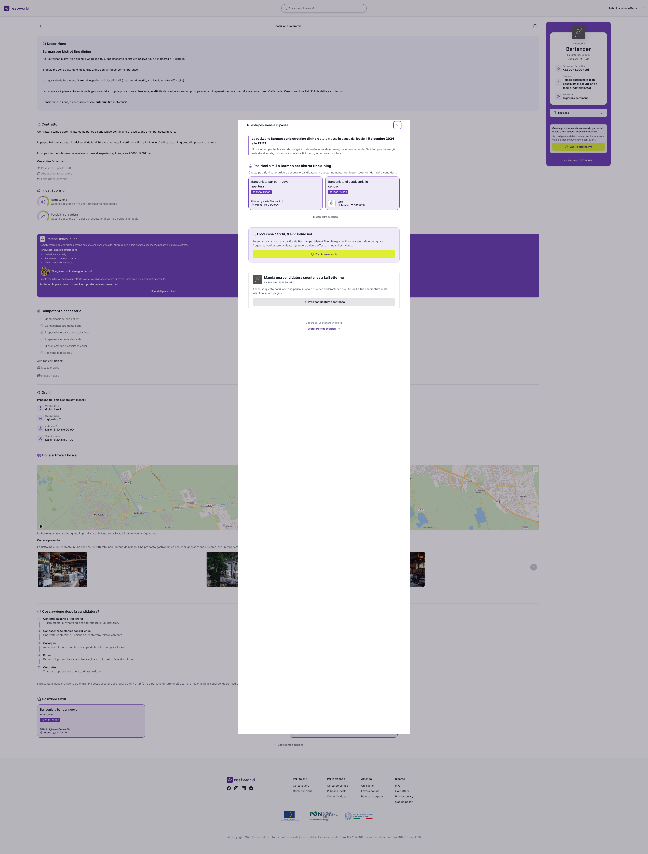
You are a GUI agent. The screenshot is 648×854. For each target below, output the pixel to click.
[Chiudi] (397, 125)
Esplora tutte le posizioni (322, 328)
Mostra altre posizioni (326, 216)
